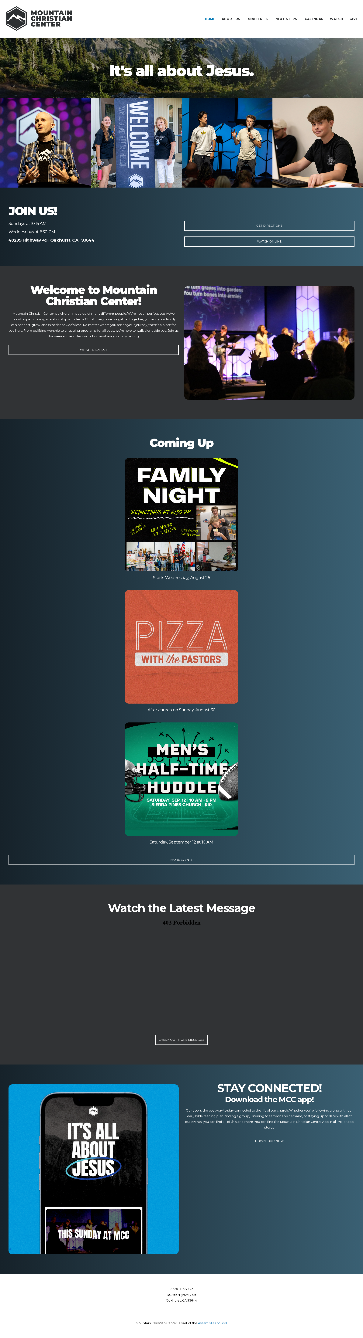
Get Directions (269, 225)
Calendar (314, 19)
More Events (181, 859)
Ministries (258, 19)
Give (354, 19)
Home (210, 19)
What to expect (93, 349)
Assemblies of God (212, 1323)
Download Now (269, 1141)
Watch (336, 19)
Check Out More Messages (182, 1039)
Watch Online (269, 241)
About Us (231, 19)
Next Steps (286, 19)
